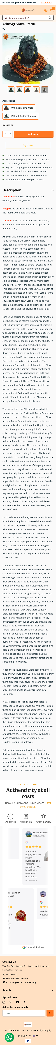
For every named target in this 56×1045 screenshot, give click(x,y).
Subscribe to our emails (15, 1006)
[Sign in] (45, 10)
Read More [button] (29, 880)
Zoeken (50, 17)
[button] (8, 58)
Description (11, 190)
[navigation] (11, 89)
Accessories (8, 100)
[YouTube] (17, 1002)
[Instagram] (3, 1002)
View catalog (7, 10)
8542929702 (11, 974)
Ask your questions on (21, 982)
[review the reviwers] (25, 841)
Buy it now (28, 145)
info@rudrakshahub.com (17, 978)
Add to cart (34, 134)
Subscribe (50, 1013)
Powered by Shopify (40, 1030)
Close (28, 990)
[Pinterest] (10, 1002)
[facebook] (24, 1002)
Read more (46, 2)
